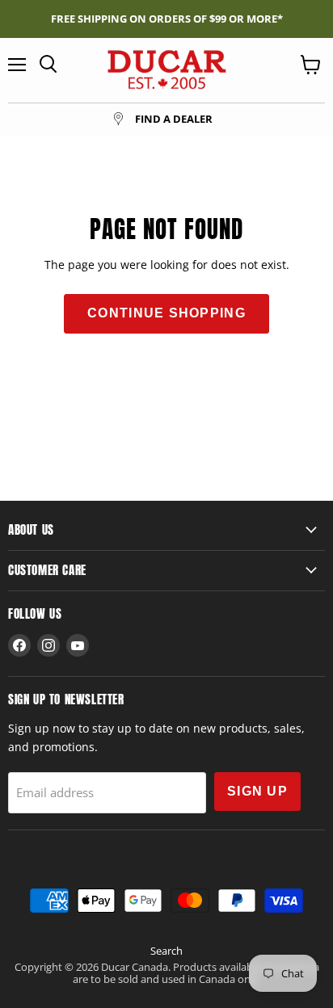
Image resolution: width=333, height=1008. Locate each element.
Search (166, 950)
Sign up (257, 791)
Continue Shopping (166, 313)
